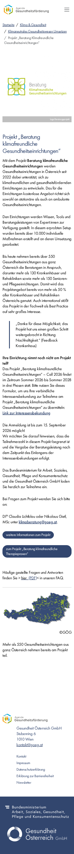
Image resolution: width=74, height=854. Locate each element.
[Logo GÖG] (37, 834)
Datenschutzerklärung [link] (30, 769)
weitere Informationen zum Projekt (28, 535)
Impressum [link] (23, 763)
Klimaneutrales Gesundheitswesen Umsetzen (37, 31)
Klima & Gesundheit (33, 25)
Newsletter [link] (23, 782)
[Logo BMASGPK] (37, 811)
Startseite (8, 25)
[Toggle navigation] (66, 9)
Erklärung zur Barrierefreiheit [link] (35, 776)
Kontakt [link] (21, 756)
